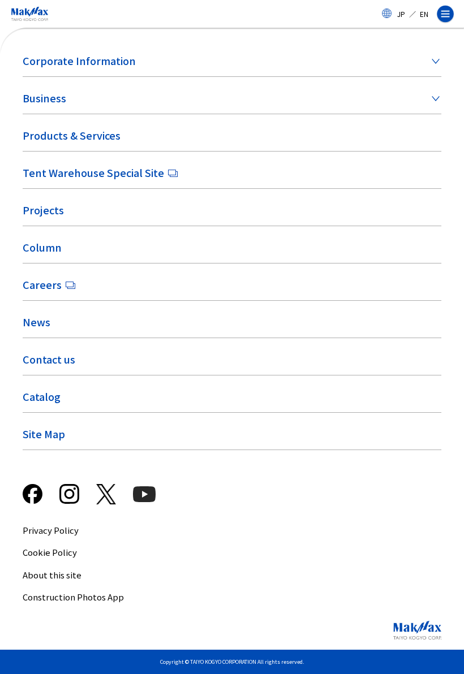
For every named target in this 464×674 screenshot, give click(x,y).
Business (44, 97)
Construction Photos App (73, 597)
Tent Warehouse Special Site (93, 172)
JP (401, 14)
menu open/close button (450, 14)
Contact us (49, 359)
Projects (43, 209)
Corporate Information (79, 60)
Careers (42, 284)
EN (424, 14)
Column (42, 247)
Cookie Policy (50, 552)
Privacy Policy (51, 530)
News (36, 321)
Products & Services (72, 135)
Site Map (44, 433)
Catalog (42, 396)
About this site (52, 575)
